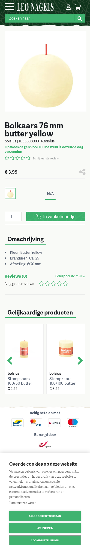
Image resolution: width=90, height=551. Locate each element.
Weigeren (45, 528)
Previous (11, 365)
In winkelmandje (58, 216)
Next (79, 365)
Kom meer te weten (22, 503)
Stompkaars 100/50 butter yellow (20, 383)
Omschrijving (25, 239)
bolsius (13, 373)
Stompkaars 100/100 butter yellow (62, 383)
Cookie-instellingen (45, 540)
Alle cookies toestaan (45, 516)
